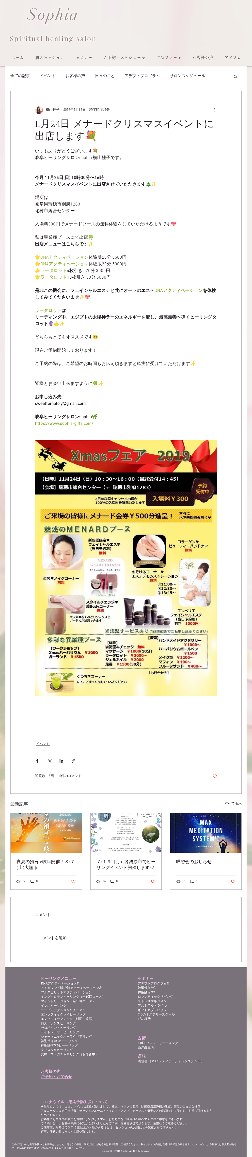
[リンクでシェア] (73, 761)
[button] (49, 57)
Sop (41, 14)
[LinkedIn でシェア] (61, 761)
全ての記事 (20, 76)
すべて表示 (233, 804)
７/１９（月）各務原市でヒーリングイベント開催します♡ (126, 865)
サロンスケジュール (187, 76)
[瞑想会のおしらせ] (205, 833)
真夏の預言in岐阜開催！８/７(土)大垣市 (45, 865)
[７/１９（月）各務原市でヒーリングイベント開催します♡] (126, 833)
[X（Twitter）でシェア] (49, 761)
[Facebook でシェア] (37, 761)
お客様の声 (75, 76)
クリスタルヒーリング (57, 1050)
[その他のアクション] (214, 110)
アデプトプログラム (142, 76)
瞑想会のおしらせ (194, 862)
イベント (48, 76)
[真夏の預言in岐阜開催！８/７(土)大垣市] (46, 833)
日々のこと (105, 76)
